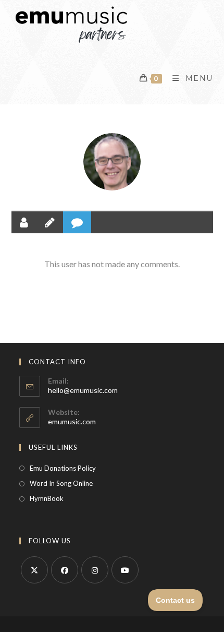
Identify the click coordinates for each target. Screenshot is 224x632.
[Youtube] (125, 569)
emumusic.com (72, 421)
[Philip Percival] (112, 161)
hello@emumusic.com (83, 390)
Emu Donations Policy (63, 468)
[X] (34, 569)
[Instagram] (94, 569)
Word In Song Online (61, 483)
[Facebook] (64, 569)
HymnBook (47, 498)
